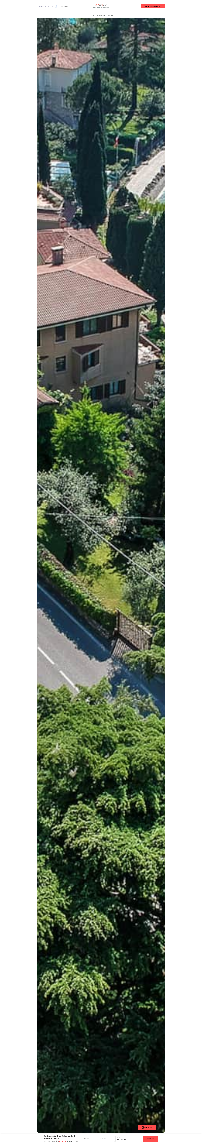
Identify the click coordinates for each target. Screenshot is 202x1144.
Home (92, 15)
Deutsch (41, 6)
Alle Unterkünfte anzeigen (153, 6)
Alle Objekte (101, 15)
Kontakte (110, 15)
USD (49, 6)
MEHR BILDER (148, 1127)
